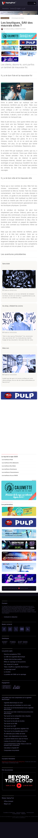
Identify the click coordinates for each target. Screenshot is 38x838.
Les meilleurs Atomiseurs (9, 469)
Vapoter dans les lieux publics (13, 659)
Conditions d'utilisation (9, 812)
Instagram (10, 629)
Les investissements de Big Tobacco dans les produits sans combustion (17, 744)
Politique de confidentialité (31, 816)
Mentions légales (20, 812)
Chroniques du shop (18, 18)
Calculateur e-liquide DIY (11, 748)
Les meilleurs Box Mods (9, 466)
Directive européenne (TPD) (12, 654)
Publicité (23, 813)
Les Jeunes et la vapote (11, 664)
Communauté (17, 12)
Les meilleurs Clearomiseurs (10, 472)
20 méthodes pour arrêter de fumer (14, 733)
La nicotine (7, 672)
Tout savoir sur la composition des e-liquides (17, 716)
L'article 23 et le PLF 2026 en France (15, 741)
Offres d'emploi (8, 801)
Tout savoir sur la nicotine (11, 718)
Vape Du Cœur (16, 687)
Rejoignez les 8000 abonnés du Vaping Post (13, 761)
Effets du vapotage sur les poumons (15, 662)
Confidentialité (16, 813)
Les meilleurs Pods (7, 459)
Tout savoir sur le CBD (10, 723)
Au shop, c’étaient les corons (12, 306)
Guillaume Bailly (10, 29)
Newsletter (5, 8)
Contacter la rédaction (10, 617)
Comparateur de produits (11, 750)
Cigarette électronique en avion (13, 702)
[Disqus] (19, 426)
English (18, 8)
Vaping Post (10, 12)
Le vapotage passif (9, 669)
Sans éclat (6, 264)
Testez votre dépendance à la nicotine (15, 736)
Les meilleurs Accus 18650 (10, 475)
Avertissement (30, 812)
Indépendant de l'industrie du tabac (6, 687)
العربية (23, 8)
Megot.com (7, 804)
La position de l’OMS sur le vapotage (15, 674)
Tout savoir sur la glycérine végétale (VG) (16, 728)
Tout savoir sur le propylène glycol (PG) (16, 731)
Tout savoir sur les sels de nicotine (14, 721)
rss (27, 629)
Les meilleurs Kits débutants (10, 462)
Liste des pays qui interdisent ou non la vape (17, 705)
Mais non (5, 348)
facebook (4, 629)
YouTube (22, 629)
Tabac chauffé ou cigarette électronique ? (16, 667)
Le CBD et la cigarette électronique (14, 656)
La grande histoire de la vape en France (16, 738)
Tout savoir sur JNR (10, 726)
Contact (12, 8)
